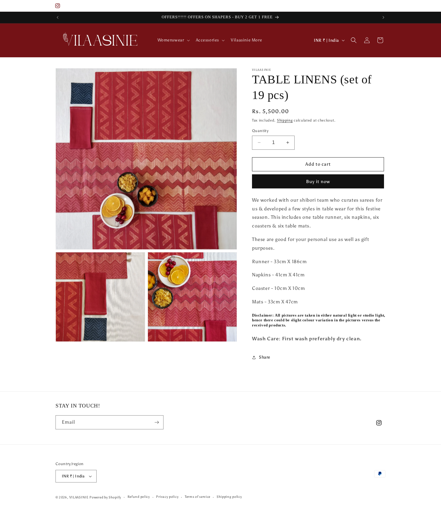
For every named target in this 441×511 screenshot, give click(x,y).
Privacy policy (167, 497)
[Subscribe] (156, 422)
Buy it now (318, 181)
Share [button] (264, 357)
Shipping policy (229, 497)
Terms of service (197, 497)
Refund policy (139, 497)
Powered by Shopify (105, 497)
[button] (173, 40)
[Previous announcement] (57, 17)
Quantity (260, 130)
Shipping (285, 120)
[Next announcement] (383, 17)
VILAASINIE (78, 497)
